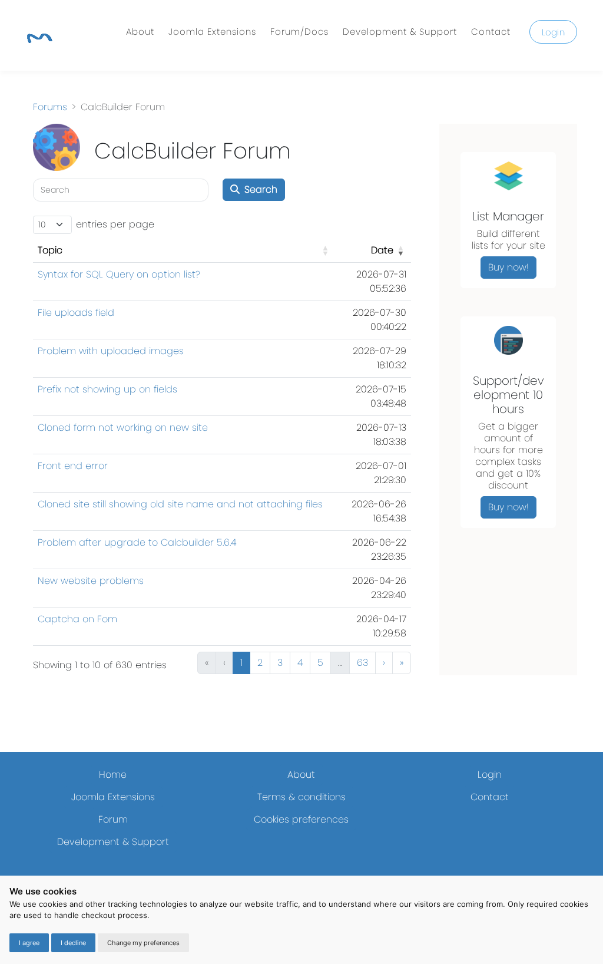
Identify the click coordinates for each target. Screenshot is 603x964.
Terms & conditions (301, 797)
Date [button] (382, 250)
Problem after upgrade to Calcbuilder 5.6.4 (137, 542)
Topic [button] (50, 250)
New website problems (91, 580)
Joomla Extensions (212, 31)
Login (553, 32)
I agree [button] (29, 943)
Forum (113, 819)
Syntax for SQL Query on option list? (119, 274)
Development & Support (400, 31)
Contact (491, 31)
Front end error (73, 466)
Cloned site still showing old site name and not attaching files (180, 504)
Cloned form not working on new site (123, 427)
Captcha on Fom (77, 619)
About (140, 31)
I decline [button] (73, 943)
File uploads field (76, 312)
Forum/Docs (299, 31)
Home (113, 774)
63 (362, 662)
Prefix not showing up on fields (107, 389)
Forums (50, 107)
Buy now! (508, 267)
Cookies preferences (301, 819)
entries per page (115, 224)
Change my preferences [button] (143, 943)
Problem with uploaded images (111, 351)
